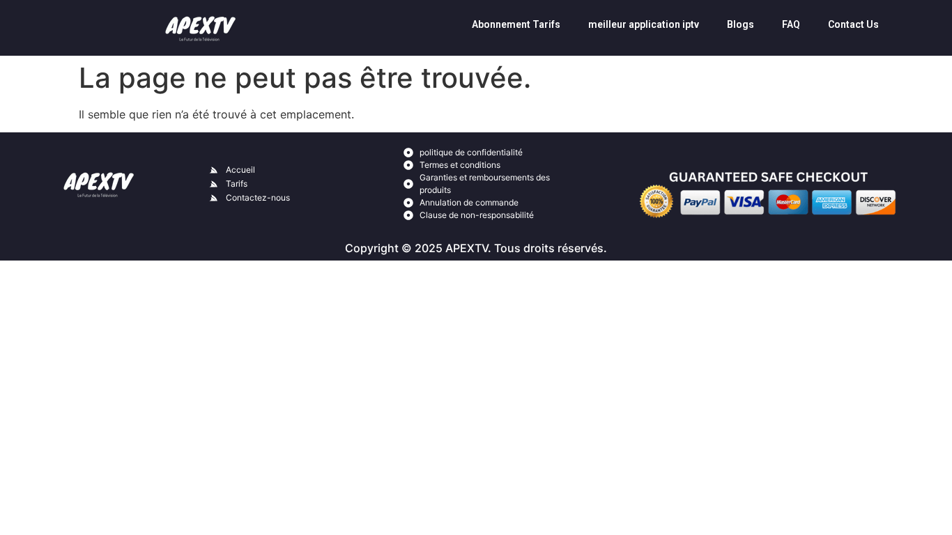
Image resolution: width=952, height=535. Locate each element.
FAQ (791, 24)
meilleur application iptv (643, 24)
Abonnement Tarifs (516, 24)
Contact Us (853, 24)
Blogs (740, 24)
